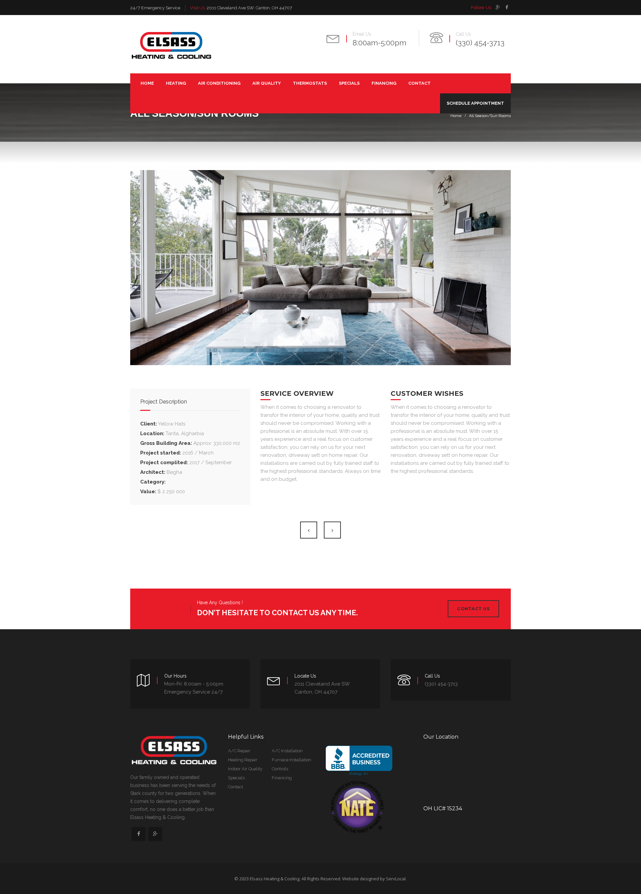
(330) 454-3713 (480, 42)
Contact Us (473, 608)
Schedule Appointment (475, 103)
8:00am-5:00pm (379, 42)
